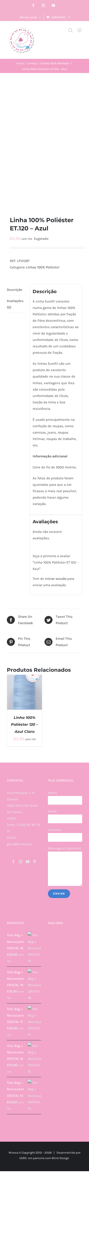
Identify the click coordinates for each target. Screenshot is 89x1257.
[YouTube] (27, 861)
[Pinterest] (35, 861)
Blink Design (60, 1158)
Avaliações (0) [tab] (15, 304)
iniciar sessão (55, 579)
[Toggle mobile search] (70, 30)
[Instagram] (20, 861)
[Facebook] (13, 861)
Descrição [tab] (14, 290)
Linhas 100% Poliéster (42, 267)
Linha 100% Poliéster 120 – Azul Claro (24, 724)
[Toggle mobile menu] (79, 30)
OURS (23, 1158)
